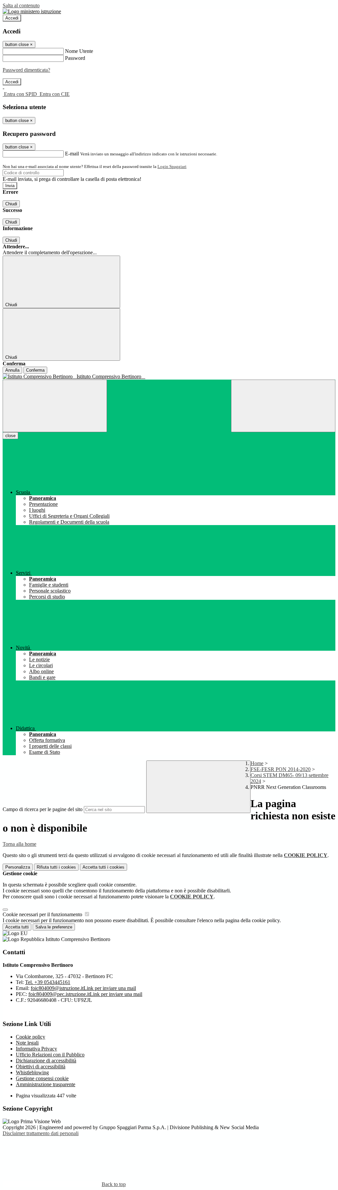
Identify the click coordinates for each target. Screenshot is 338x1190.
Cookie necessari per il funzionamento (43, 914)
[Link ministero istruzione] (32, 11)
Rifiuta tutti (56, 867)
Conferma (35, 370)
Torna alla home (19, 844)
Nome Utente (79, 51)
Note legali (27, 1043)
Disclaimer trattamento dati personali (41, 1133)
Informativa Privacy (36, 1048)
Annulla (12, 370)
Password (75, 58)
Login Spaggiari (171, 166)
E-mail (72, 153)
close (10, 435)
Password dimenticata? (26, 70)
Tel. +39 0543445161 (47, 982)
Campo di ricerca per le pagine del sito (43, 809)
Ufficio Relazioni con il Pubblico (50, 1054)
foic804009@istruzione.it (83, 988)
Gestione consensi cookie (42, 1078)
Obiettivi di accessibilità (40, 1066)
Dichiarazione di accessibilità (46, 1060)
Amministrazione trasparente (45, 1084)
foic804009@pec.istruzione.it (85, 994)
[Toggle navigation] (55, 406)
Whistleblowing (32, 1072)
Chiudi (11, 203)
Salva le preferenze (53, 926)
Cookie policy (30, 1037)
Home (257, 763)
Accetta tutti (103, 867)
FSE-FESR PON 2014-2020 (281, 769)
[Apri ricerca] (283, 406)
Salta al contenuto (21, 5)
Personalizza (17, 867)
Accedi (11, 18)
